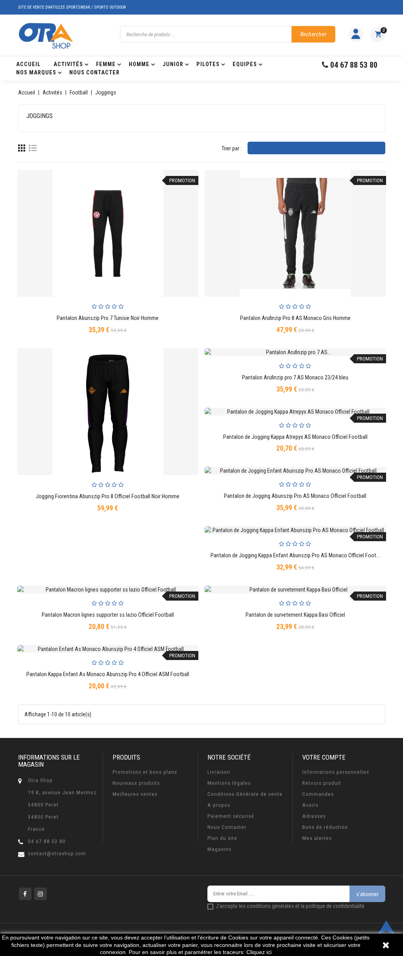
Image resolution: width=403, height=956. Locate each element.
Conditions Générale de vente (245, 794)
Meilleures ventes (135, 794)
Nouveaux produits (136, 783)
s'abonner (367, 894)
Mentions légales (229, 783)
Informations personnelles (335, 772)
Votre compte (324, 757)
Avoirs (310, 805)
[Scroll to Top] (386, 927)
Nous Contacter (226, 827)
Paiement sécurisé (230, 816)
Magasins (219, 849)
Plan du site (222, 838)
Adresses (314, 816)
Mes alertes (317, 838)
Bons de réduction (325, 827)
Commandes (318, 794)
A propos (218, 805)
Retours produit (321, 783)
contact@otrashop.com (57, 853)
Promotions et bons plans (145, 772)
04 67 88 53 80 (47, 841)
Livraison (218, 772)
